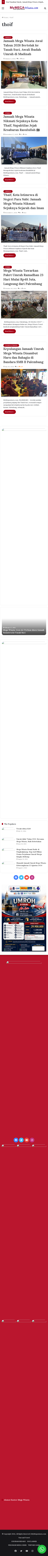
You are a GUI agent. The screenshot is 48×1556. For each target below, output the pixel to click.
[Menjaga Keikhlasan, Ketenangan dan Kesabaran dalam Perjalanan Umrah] (39, 1324)
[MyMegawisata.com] (24, 8)
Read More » (9, 101)
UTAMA (7, 113)
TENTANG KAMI (34, 1545)
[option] (24, 622)
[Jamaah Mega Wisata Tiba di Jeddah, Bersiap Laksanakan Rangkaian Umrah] (9, 1407)
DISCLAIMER (32, 1541)
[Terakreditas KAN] (8, 832)
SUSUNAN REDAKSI (18, 1541)
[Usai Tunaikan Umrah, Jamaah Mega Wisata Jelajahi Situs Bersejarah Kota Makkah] (39, 1148)
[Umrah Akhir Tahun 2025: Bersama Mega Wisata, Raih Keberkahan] (8, 842)
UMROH (8, 37)
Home (5, 17)
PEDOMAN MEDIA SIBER (17, 1545)
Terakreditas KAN (23, 829)
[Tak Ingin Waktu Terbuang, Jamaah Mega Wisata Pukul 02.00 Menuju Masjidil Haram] (24, 1231)
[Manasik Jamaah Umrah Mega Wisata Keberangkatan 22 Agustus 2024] (8, 866)
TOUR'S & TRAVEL (11, 345)
